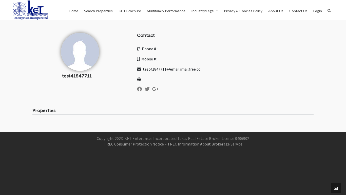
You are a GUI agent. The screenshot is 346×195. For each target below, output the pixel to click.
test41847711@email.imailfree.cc (171, 69)
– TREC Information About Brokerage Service (203, 144)
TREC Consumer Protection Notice (134, 144)
